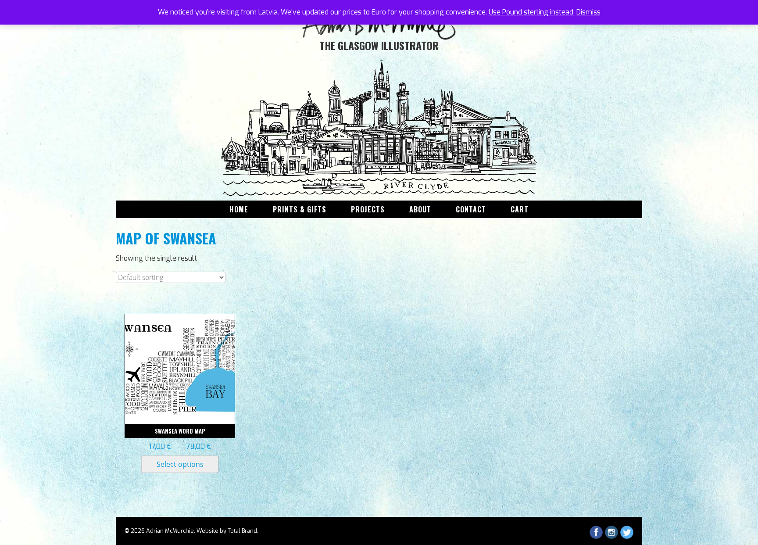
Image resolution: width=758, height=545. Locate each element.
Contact (471, 209)
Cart (520, 209)
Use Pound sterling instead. (532, 12)
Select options (180, 464)
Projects (368, 209)
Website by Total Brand (227, 530)
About (420, 209)
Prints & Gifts (299, 209)
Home (238, 209)
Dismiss (588, 12)
